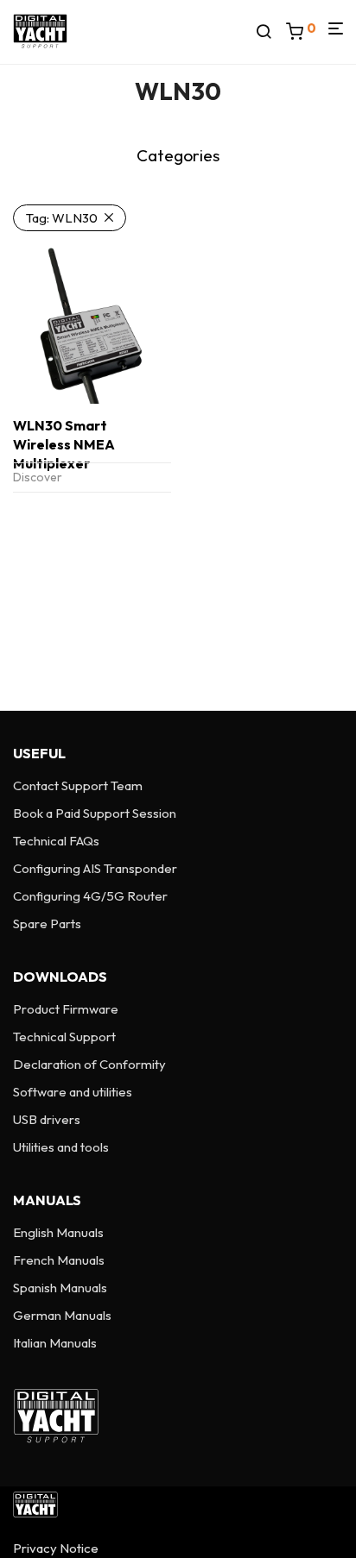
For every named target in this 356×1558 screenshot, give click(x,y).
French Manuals (59, 1260)
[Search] (270, 32)
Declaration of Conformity (89, 1064)
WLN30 (62, 218)
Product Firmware (65, 1009)
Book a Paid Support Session (94, 813)
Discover (37, 477)
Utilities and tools (61, 1147)
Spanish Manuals (60, 1287)
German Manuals (62, 1315)
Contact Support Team (78, 785)
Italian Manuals (55, 1343)
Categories (178, 155)
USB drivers (46, 1119)
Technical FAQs (56, 840)
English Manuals (58, 1232)
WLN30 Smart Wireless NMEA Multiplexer (64, 445)
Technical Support (64, 1036)
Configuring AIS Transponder (95, 868)
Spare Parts (47, 923)
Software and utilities (72, 1092)
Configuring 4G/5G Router (90, 896)
